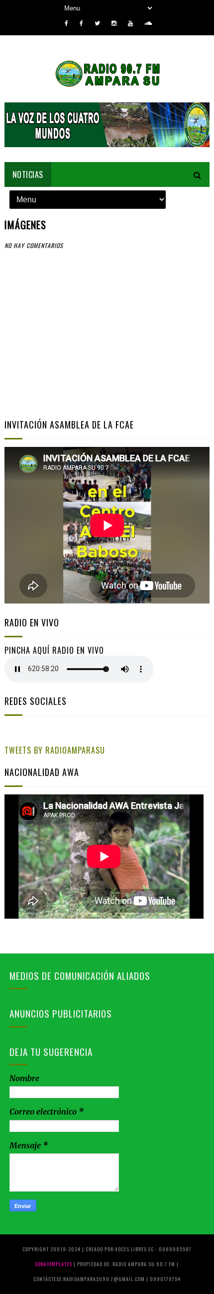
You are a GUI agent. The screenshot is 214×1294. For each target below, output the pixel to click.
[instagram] (114, 23)
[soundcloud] (148, 23)
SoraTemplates (53, 1264)
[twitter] (97, 23)
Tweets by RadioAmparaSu (54, 750)
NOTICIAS (27, 174)
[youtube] (130, 23)
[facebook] (66, 23)
